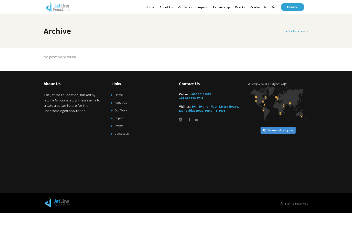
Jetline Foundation (296, 31)
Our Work (121, 110)
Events (119, 126)
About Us (121, 103)
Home (119, 95)
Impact (119, 118)
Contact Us (122, 134)
